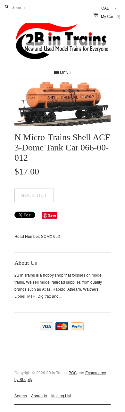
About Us (39, 395)
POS (73, 372)
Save (52, 215)
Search (20, 395)
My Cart (110, 16)
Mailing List (61, 395)
